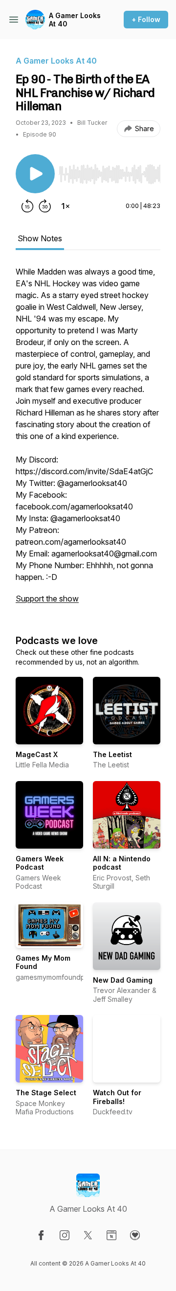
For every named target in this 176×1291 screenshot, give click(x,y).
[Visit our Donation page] (135, 1235)
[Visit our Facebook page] (41, 1235)
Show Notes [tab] (40, 238)
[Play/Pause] (35, 173)
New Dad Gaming (123, 980)
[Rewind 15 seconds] (27, 206)
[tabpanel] (88, 440)
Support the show (47, 598)
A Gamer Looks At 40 (75, 19)
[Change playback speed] (65, 206)
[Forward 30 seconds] (45, 206)
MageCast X (37, 754)
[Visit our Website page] (111, 1235)
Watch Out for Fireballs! (117, 1097)
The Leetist (112, 754)
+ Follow (146, 19)
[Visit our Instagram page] (64, 1235)
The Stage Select (46, 1092)
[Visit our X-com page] (88, 1235)
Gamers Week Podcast (40, 863)
